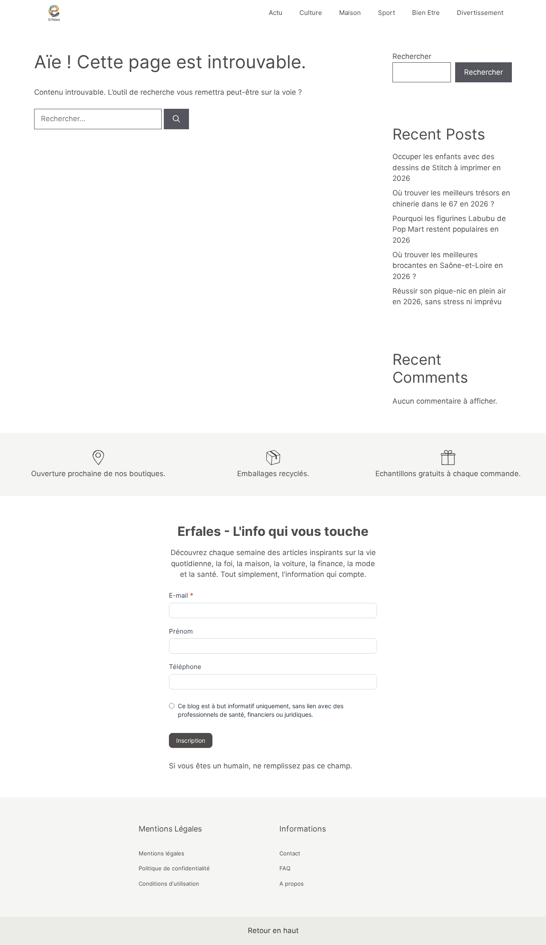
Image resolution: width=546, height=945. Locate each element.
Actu (275, 13)
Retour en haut (273, 930)
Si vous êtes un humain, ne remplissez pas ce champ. (260, 766)
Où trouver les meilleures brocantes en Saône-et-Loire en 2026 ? (447, 265)
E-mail (181, 595)
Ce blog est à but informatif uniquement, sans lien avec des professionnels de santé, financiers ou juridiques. (260, 710)
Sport (386, 13)
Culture (310, 13)
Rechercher (411, 56)
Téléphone (185, 667)
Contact (289, 853)
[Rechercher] (176, 119)
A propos (291, 883)
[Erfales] (54, 13)
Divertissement (480, 13)
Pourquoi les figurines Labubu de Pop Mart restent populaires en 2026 (449, 229)
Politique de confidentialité (174, 868)
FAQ (284, 868)
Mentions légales (161, 853)
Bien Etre (426, 13)
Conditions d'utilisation (169, 883)
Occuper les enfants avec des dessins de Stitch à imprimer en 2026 (446, 167)
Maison (350, 13)
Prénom (181, 631)
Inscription (190, 740)
